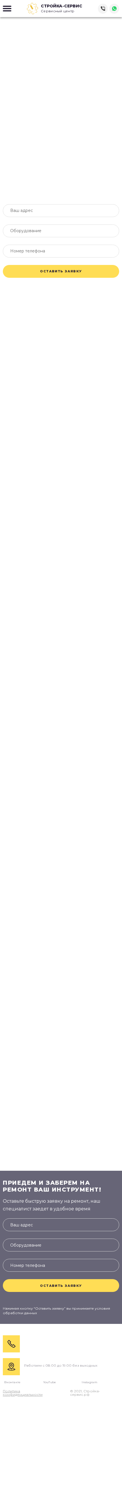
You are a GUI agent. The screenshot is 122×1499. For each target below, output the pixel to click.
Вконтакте (12, 1382)
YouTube (49, 1382)
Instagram (89, 1382)
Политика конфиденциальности (23, 1392)
